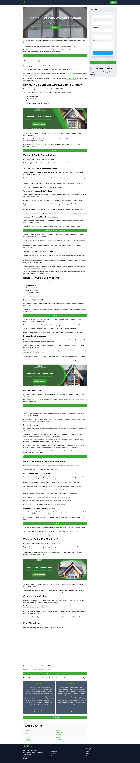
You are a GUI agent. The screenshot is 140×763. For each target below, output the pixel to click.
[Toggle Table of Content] (37, 61)
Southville (36, 669)
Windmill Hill (59, 732)
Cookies (88, 751)
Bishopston (26, 669)
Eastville (41, 669)
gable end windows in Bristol (41, 92)
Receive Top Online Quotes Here (55, 673)
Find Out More (55, 405)
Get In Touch (103, 62)
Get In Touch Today (55, 56)
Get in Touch (55, 456)
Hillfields (58, 736)
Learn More (55, 315)
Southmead (59, 734)
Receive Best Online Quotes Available (55, 230)
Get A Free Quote (55, 717)
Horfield (58, 729)
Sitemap (88, 756)
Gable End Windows (71, 78)
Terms (87, 753)
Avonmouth (59, 739)
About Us (53, 749)
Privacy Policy (89, 749)
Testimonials (54, 753)
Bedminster (47, 669)
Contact (113, 2)
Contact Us (54, 751)
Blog (52, 756)
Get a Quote (54, 27)
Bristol (31, 669)
